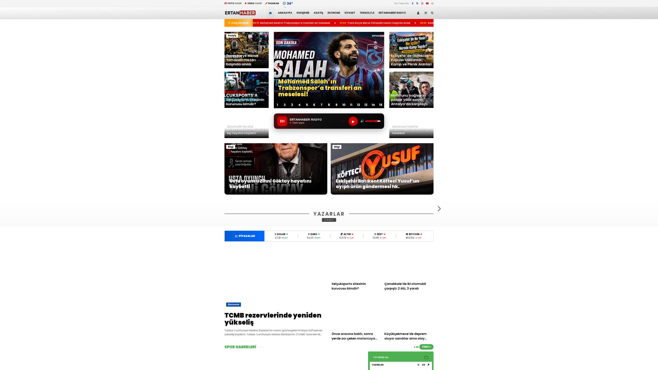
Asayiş (318, 13)
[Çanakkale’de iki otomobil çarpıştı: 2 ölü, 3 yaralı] (409, 304)
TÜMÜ (329, 261)
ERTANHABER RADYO (392, 13)
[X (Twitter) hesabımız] (417, 3)
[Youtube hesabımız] (427, 3)
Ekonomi (334, 13)
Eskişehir (303, 13)
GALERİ (235, 3)
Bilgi (230, 147)
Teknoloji (367, 13)
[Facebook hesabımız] (412, 3)
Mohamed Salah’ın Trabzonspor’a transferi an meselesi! (264, 23)
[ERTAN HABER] (240, 13)
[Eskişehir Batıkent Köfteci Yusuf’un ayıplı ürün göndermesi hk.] (382, 193)
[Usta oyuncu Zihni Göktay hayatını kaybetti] (275, 193)
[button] (271, 13)
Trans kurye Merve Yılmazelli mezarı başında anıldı (349, 23)
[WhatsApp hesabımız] (432, 3)
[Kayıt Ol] (419, 13)
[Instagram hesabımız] (422, 3)
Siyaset (349, 13)
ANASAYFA (285, 13)
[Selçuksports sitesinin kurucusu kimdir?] (356, 304)
